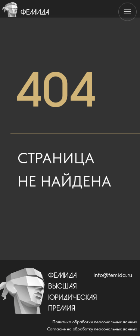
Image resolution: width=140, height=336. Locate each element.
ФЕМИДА (35, 12)
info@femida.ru (112, 274)
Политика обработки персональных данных (94, 321)
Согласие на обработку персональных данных (92, 329)
